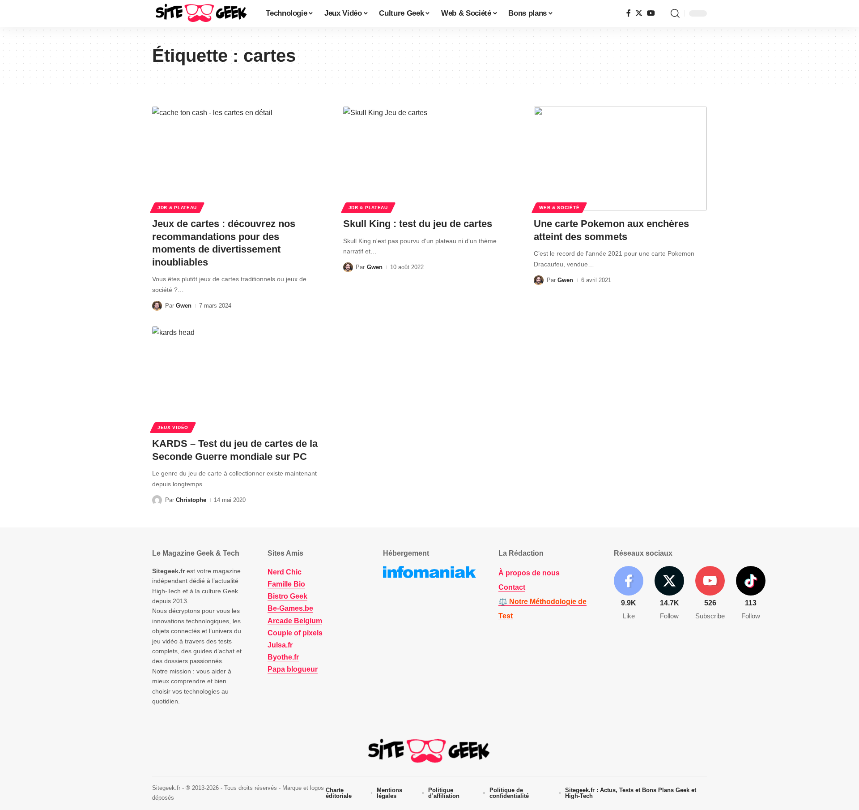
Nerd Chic (285, 572)
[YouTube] (651, 13)
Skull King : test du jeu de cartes (417, 223)
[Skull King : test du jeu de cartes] (429, 158)
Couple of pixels (295, 633)
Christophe (191, 500)
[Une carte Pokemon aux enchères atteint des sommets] (620, 158)
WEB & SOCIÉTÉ (559, 207)
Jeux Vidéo (172, 427)
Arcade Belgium (295, 621)
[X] (639, 13)
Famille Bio (286, 584)
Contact (511, 587)
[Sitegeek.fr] (201, 13)
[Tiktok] (750, 593)
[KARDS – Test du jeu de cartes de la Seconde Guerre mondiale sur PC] (238, 378)
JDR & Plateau (177, 207)
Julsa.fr (280, 645)
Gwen (183, 305)
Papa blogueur (293, 669)
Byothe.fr (283, 657)
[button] (675, 13)
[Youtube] (710, 593)
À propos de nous (529, 573)
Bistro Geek (287, 596)
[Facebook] (628, 13)
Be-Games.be (290, 608)
